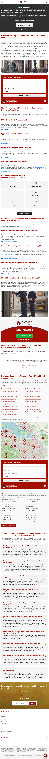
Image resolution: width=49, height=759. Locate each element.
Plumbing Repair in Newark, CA (8, 404)
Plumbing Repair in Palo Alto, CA (32, 404)
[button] (5, 435)
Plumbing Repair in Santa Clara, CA (9, 409)
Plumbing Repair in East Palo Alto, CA (33, 391)
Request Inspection (5, 143)
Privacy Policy (4, 723)
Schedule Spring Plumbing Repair (9, 241)
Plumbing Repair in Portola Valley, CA (10, 406)
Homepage (3, 714)
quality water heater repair (7, 127)
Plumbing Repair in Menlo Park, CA (33, 399)
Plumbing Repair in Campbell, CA (32, 388)
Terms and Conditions (6, 721)
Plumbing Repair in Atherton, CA (8, 388)
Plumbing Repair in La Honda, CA (32, 393)
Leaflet (46, 458)
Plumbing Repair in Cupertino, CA (9, 391)
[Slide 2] (23, 367)
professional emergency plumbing (9, 254)
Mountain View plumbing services (39, 45)
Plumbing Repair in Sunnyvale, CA (33, 411)
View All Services (24, 209)
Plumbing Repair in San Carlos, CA (33, 406)
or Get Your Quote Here (24, 339)
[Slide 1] (22, 367)
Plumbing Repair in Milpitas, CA (32, 401)
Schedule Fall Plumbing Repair (8, 273)
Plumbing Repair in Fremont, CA (8, 393)
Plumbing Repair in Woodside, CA (9, 414)
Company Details (5, 717)
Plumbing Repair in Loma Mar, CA (9, 396)
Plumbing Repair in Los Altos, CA (8, 399)
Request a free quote (24, 25)
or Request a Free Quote (24, 29)
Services (3, 716)
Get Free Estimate (5, 129)
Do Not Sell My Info (42, 755)
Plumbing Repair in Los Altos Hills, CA (33, 396)
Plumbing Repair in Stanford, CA (8, 411)
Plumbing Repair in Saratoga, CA (32, 409)
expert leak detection (11, 48)
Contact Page (4, 719)
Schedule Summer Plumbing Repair (9, 258)
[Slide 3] (25, 367)
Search (32, 703)
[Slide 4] (26, 367)
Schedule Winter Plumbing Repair (9, 289)
